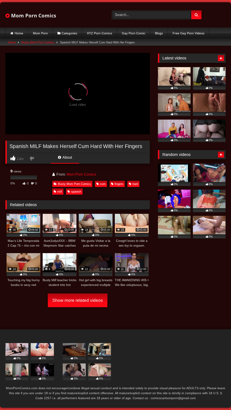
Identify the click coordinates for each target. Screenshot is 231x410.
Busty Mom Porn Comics (37, 42)
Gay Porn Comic (133, 33)
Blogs (159, 33)
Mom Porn (40, 33)
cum (103, 184)
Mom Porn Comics (33, 15)
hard (135, 184)
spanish (76, 191)
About (67, 157)
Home (19, 33)
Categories (69, 33)
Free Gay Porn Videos (188, 33)
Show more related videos (77, 300)
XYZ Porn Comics (99, 33)
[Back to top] (217, 396)
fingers (119, 184)
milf (59, 191)
